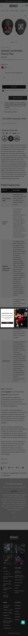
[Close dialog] (26, 309)
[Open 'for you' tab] (23, 622)
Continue (7, 322)
